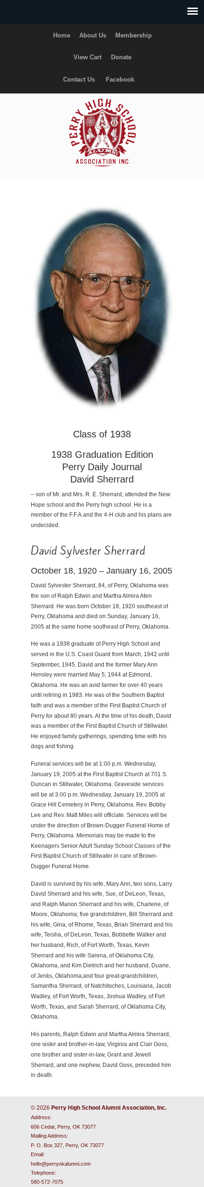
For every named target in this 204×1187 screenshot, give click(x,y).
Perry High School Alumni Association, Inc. (102, 131)
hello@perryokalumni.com (61, 1164)
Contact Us (79, 79)
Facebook (120, 79)
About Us (92, 35)
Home (61, 35)
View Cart (88, 57)
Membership (133, 35)
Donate (121, 57)
